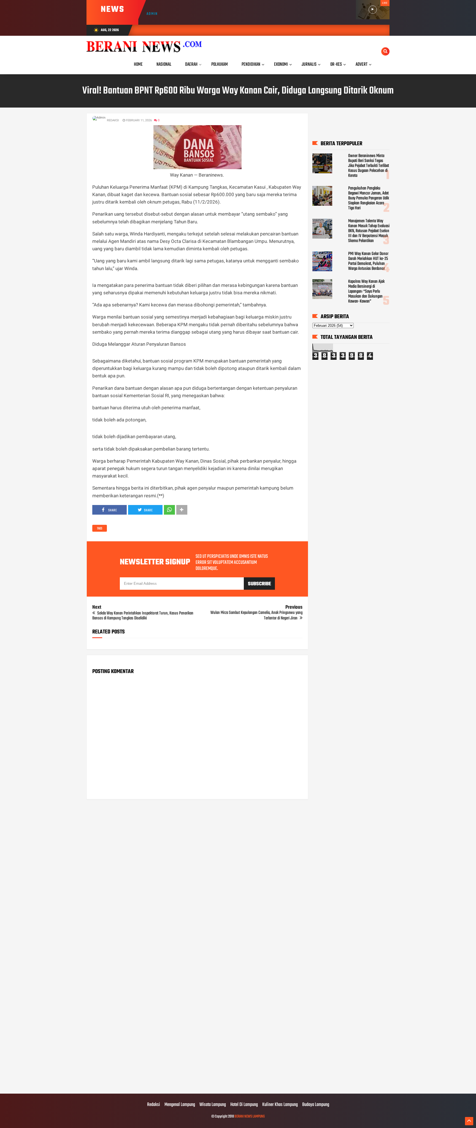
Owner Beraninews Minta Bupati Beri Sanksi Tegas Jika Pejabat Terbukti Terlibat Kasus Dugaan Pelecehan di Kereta (368, 165)
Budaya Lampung (315, 1105)
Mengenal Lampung (179, 1105)
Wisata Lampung (212, 1105)
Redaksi (153, 1105)
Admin (152, 14)
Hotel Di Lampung (244, 1105)
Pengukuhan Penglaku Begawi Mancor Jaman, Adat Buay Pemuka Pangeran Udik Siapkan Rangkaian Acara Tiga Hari (368, 198)
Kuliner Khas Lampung (280, 1105)
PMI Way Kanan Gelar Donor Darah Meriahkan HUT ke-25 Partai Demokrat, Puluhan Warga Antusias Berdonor (368, 261)
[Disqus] (197, 873)
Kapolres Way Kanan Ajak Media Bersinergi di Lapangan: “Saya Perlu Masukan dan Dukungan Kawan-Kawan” (366, 291)
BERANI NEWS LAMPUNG (249, 1116)
